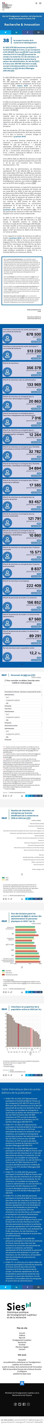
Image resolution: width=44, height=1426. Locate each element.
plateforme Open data (22, 1374)
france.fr (30, 1422)
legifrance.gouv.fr (35, 1420)
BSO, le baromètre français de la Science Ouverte (22, 1369)
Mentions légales (22, 1347)
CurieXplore (22, 1371)
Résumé (22, 1338)
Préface (22, 1335)
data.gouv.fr (20, 1422)
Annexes (22, 1345)
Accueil (22, 1333)
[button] (9, 796)
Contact (22, 1349)
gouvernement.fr (8, 1422)
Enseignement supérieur (22, 1340)
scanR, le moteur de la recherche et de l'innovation (22, 1367)
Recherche (22, 1342)
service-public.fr (21, 1420)
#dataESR (22, 1360)
